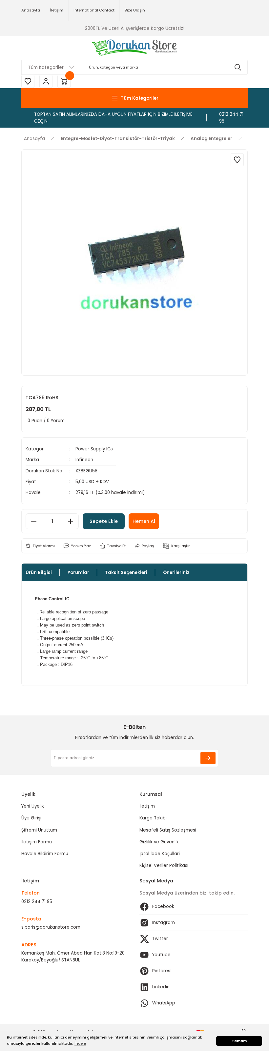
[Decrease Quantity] (34, 521)
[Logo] (134, 47)
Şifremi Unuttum (39, 830)
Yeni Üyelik (32, 806)
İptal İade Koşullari (159, 854)
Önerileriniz (176, 572)
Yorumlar (78, 572)
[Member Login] (45, 81)
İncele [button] (80, 1043)
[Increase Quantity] (70, 521)
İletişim (147, 806)
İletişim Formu (36, 842)
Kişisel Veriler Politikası (163, 865)
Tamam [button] (239, 1041)
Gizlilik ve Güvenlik (159, 842)
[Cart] (64, 81)
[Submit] (208, 758)
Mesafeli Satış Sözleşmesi (167, 830)
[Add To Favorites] (237, 159)
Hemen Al (144, 521)
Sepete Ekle (104, 521)
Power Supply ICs (94, 449)
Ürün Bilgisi (39, 572)
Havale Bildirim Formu (44, 854)
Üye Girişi (31, 818)
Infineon (84, 460)
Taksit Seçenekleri (126, 572)
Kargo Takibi (153, 818)
